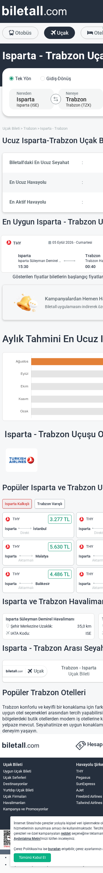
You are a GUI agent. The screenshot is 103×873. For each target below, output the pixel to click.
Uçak (62, 33)
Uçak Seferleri (14, 777)
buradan (54, 849)
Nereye (72, 93)
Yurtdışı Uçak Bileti (18, 790)
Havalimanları (14, 803)
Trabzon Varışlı (49, 504)
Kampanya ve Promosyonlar (25, 809)
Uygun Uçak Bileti (17, 771)
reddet (66, 833)
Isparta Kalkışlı (17, 504)
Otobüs (22, 33)
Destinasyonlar (15, 784)
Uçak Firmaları (14, 796)
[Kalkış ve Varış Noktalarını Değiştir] (56, 99)
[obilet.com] (34, 16)
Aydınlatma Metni (27, 839)
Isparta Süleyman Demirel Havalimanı (40, 619)
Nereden (24, 93)
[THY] (21, 460)
